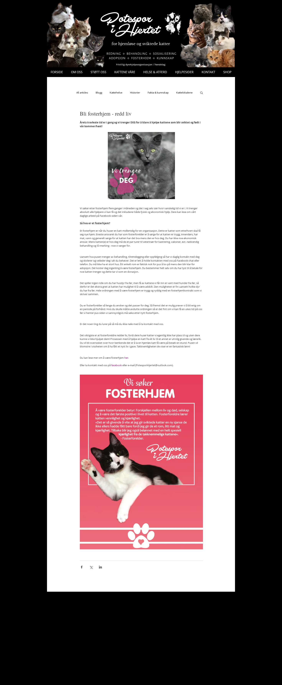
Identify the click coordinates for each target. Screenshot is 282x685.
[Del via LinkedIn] (100, 567)
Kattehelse (116, 92)
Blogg (99, 92)
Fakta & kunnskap (158, 92)
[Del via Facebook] (81, 567)
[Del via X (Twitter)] (91, 567)
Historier (135, 92)
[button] (231, 34)
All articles (82, 92)
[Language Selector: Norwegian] (193, 9)
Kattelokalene (184, 92)
